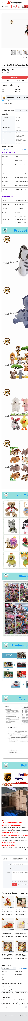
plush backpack (18, 974)
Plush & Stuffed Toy (13, 10)
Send (14, 884)
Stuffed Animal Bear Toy (18, 1007)
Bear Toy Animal (6, 1007)
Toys (6, 10)
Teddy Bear (4, 971)
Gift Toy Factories (7, 1000)
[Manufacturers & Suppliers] (14, 2)
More (2, 1010)
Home (2, 10)
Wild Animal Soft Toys (8, 992)
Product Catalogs (22, 968)
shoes (16, 977)
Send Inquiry (14, 77)
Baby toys (3, 974)
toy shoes (3, 977)
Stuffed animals (18, 971)
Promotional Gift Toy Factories (10, 1003)
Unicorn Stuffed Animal (21, 992)
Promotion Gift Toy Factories (20, 1000)
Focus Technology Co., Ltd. (18, 1015)
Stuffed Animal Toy (22, 10)
